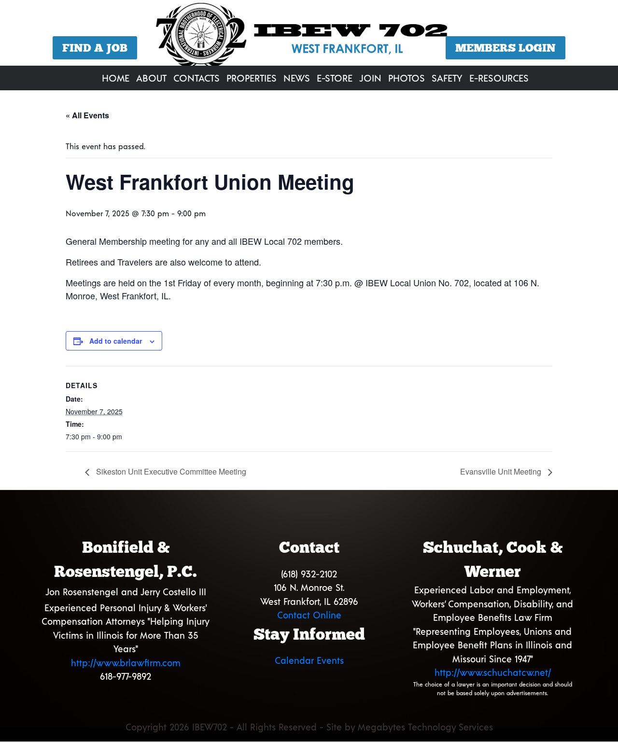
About (151, 78)
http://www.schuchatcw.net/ (493, 672)
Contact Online (309, 614)
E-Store (334, 78)
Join (370, 78)
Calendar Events (309, 660)
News (296, 78)
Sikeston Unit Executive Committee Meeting (170, 471)
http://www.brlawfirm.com (126, 662)
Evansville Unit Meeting (501, 471)
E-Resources (499, 78)
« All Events (87, 115)
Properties (251, 78)
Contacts (196, 78)
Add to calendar (115, 341)
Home (115, 78)
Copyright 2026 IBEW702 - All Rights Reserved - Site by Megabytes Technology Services (309, 726)
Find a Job (94, 48)
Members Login (505, 48)
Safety (447, 78)
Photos (406, 78)
